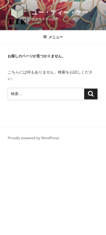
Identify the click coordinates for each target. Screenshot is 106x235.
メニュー (56, 37)
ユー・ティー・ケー (60, 12)
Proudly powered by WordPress (33, 138)
